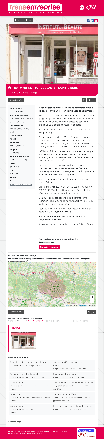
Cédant (29, 20)
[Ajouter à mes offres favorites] (84, 100)
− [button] (92, 301)
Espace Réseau (13, 433)
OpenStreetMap (82, 305)
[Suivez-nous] (88, 21)
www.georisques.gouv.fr (18, 261)
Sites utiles (63, 431)
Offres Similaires (16, 100)
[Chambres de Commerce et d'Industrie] (82, 7)
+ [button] (92, 297)
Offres (33, 431)
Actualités (22, 433)
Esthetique (30, 397)
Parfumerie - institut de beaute (28, 375)
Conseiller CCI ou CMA (36, 321)
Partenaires (55, 431)
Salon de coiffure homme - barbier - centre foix (70, 365)
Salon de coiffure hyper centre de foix (28, 363)
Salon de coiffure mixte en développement (73, 385)
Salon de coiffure (30, 385)
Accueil (10, 431)
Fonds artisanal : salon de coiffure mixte (72, 407)
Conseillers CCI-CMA (43, 431)
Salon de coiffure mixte (69, 375)
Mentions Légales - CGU (22, 431)
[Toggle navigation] (9, 20)
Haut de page (15, 422)
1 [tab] (52, 82)
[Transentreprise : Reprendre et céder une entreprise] (35, 8)
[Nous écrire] (96, 21)
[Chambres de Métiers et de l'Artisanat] (91, 7)
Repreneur (20, 20)
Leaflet (67, 305)
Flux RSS (40, 433)
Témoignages (31, 433)
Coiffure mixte (26, 409)
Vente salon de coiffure (71, 397)
